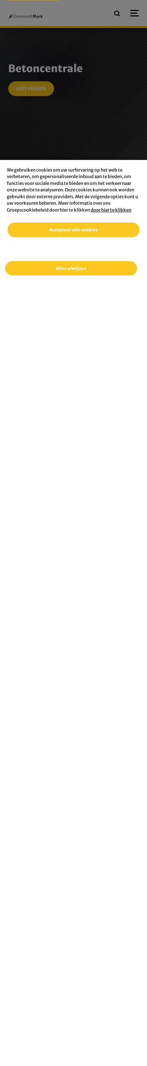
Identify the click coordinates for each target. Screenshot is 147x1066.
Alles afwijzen (71, 268)
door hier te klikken (111, 210)
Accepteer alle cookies (73, 230)
